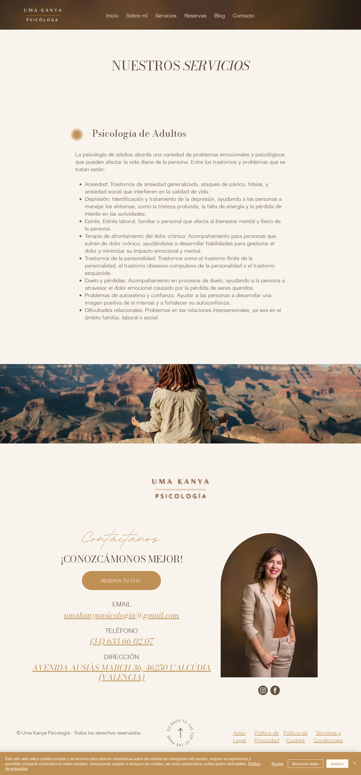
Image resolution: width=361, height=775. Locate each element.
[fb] (275, 690)
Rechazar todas (305, 763)
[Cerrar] (354, 763)
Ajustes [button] (277, 763)
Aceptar (337, 763)
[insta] (263, 690)
